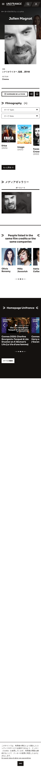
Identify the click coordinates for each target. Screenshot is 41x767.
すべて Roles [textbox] (9, 116)
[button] (28, 195)
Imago (20, 147)
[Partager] (31, 94)
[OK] (20, 763)
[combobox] (20, 109)
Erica (4, 145)
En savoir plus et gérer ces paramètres (16, 758)
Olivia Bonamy (6, 270)
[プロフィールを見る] (36, 4)
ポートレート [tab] (20, 188)
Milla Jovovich (22, 270)
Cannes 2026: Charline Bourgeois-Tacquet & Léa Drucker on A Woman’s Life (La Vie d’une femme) (15, 340)
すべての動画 (8, 361)
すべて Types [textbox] (9, 110)
